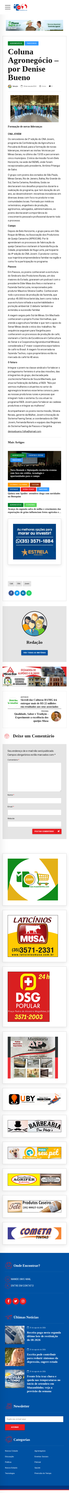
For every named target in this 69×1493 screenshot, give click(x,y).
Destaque (14, 489)
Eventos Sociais (41, 1456)
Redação (15, 86)
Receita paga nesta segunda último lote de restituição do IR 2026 (44, 1336)
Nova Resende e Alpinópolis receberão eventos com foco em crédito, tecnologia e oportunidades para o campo (33, 473)
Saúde (37, 1468)
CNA (18, 584)
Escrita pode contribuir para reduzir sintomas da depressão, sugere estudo (42, 1358)
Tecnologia (10, 1473)
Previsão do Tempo (42, 1473)
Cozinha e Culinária (18, 485)
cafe (11, 584)
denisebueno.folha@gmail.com (24, 431)
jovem (27, 584)
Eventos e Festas (36, 455)
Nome (11, 795)
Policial (37, 1462)
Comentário (13, 760)
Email (11, 806)
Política (8, 1462)
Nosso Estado (11, 1468)
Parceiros (16, 460)
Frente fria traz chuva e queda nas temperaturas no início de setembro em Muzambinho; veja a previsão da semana (43, 1384)
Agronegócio (18, 455)
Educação (9, 1456)
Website (11, 818)
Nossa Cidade (28, 489)
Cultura (35, 485)
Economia (30, 505)
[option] (34, 108)
